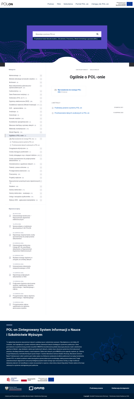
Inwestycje (13, 115)
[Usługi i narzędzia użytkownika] (41, 197)
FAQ (59, 4)
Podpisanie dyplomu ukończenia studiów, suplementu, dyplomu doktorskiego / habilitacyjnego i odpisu (24, 286)
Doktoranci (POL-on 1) (16, 98)
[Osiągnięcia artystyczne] (41, 149)
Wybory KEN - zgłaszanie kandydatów (22, 200)
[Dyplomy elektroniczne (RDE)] (41, 101)
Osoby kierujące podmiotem (18, 152)
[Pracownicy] (41, 174)
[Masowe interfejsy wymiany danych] (41, 125)
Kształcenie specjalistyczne (18, 122)
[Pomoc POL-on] (7, 4)
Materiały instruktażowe (17, 129)
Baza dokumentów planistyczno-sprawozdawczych (20, 87)
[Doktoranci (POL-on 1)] (41, 98)
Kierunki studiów (52, 39)
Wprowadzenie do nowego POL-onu (23, 139)
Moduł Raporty (14, 132)
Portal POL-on (83, 4)
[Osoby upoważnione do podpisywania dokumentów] (41, 159)
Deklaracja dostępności (120, 388)
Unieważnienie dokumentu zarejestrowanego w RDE (22, 267)
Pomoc (51, 4)
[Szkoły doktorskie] (41, 190)
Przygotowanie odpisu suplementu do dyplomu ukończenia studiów (21, 306)
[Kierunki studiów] (41, 119)
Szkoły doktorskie (15, 190)
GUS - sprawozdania (16, 108)
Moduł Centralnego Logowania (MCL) (86, 39)
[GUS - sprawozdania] (41, 108)
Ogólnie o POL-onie (16, 135)
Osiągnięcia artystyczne (17, 148)
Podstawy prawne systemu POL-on (68, 108)
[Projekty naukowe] (41, 178)
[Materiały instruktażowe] (41, 129)
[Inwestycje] (41, 115)
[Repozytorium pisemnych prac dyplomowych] (41, 181)
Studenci (12, 186)
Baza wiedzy (94, 69)
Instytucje (12, 112)
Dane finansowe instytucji (18, 94)
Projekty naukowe (15, 178)
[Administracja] (41, 76)
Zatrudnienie (62, 39)
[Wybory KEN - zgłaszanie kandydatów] (41, 200)
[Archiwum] (41, 82)
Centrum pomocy (82, 69)
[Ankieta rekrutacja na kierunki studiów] (41, 79)
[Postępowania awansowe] (41, 171)
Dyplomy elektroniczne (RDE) (19, 101)
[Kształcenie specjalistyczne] (41, 122)
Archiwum (12, 82)
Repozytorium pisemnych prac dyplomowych (24, 181)
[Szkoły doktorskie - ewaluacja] (41, 193)
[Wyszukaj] (97, 34)
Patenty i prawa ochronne (17, 167)
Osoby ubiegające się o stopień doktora (22, 155)
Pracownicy (70, 39)
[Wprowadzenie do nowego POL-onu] (41, 139)
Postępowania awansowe (18, 171)
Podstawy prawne (96, 388)
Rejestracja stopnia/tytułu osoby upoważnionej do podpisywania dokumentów (24, 237)
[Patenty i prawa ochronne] (41, 167)
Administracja (13, 75)
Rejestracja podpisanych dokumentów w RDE (21, 276)
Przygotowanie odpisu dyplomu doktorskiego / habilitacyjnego (24, 297)
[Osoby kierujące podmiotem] (41, 152)
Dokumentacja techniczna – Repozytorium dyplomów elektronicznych (22, 217)
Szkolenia (69, 4)
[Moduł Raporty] (41, 132)
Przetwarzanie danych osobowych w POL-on (72, 113)
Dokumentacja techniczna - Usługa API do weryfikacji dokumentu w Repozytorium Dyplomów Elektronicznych (22, 248)
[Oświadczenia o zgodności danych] (41, 164)
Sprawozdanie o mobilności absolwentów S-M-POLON (22, 227)
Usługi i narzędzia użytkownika (19, 197)
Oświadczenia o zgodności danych (21, 164)
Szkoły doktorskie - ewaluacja (19, 193)
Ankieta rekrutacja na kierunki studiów (22, 79)
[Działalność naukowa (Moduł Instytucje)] (41, 105)
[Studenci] (41, 186)
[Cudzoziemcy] (41, 91)
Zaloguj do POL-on (100, 4)
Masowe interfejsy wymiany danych (21, 125)
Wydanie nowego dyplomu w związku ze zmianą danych (22, 258)
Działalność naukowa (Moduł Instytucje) (22, 105)
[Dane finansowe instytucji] (41, 95)
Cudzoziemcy (14, 91)
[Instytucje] (41, 112)
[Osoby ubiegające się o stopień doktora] (41, 155)
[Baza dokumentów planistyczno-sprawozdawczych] (41, 86)
